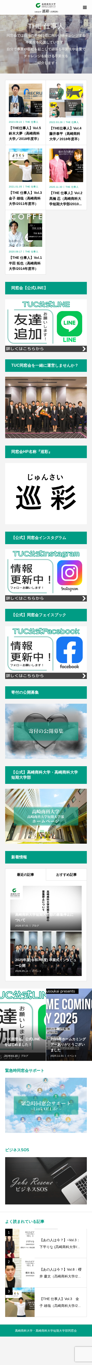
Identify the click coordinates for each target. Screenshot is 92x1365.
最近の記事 (25, 875)
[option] (27, 1025)
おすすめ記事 (66, 875)
